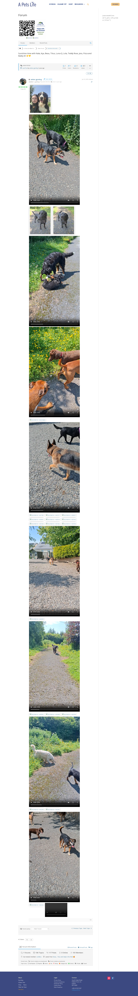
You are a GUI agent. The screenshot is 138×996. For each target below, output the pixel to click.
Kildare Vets (21, 982)
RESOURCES (79, 4)
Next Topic (87, 928)
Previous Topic (77, 928)
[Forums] (20, 48)
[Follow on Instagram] (108, 978)
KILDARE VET (62, 4)
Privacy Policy (57, 980)
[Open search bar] (88, 4)
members (115, 4)
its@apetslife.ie (76, 990)
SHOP (71, 4)
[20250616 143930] (37, 714)
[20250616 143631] (69, 515)
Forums (23, 43)
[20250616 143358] (63, 234)
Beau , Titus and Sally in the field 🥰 (64, 957)
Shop (19, 985)
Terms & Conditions (59, 982)
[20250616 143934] (53, 519)
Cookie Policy (57, 985)
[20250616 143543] (37, 524)
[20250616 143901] (37, 519)
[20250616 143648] (53, 714)
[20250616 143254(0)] (37, 420)
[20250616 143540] (53, 524)
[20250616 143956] (69, 524)
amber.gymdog (34, 68)
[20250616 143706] (37, 515)
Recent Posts (43, 43)
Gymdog (20, 980)
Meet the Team (22, 987)
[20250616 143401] (40, 234)
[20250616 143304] (69, 714)
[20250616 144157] (40, 112)
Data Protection (58, 987)
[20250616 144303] (37, 619)
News (24, 985)
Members (32, 43)
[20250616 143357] (53, 515)
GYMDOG (52, 4)
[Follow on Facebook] (112, 978)
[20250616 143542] (69, 519)
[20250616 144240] (53, 810)
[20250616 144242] (37, 905)
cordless (38, 957)
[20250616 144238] (37, 810)
